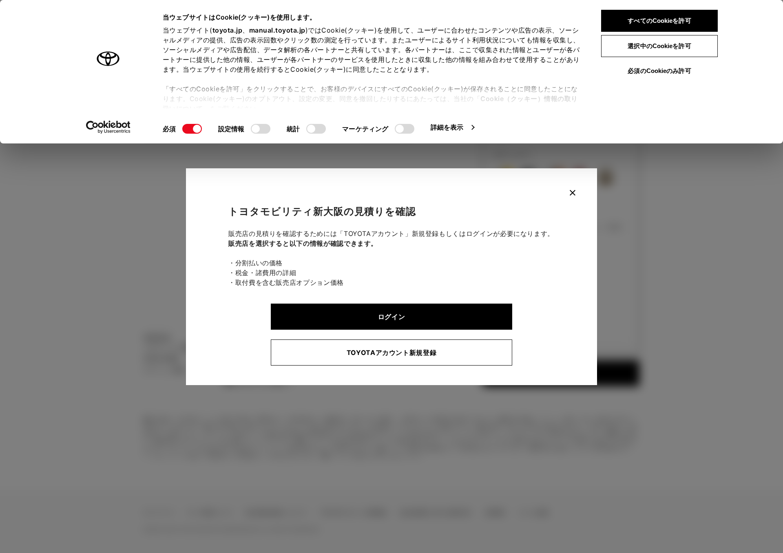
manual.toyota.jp (277, 30)
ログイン (391, 317)
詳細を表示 (447, 127)
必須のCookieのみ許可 (659, 70)
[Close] (572, 193)
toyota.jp (227, 30)
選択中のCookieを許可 (659, 45)
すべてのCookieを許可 (659, 20)
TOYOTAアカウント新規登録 (392, 352)
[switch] (260, 129)
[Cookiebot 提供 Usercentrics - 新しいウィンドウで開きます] (108, 127)
